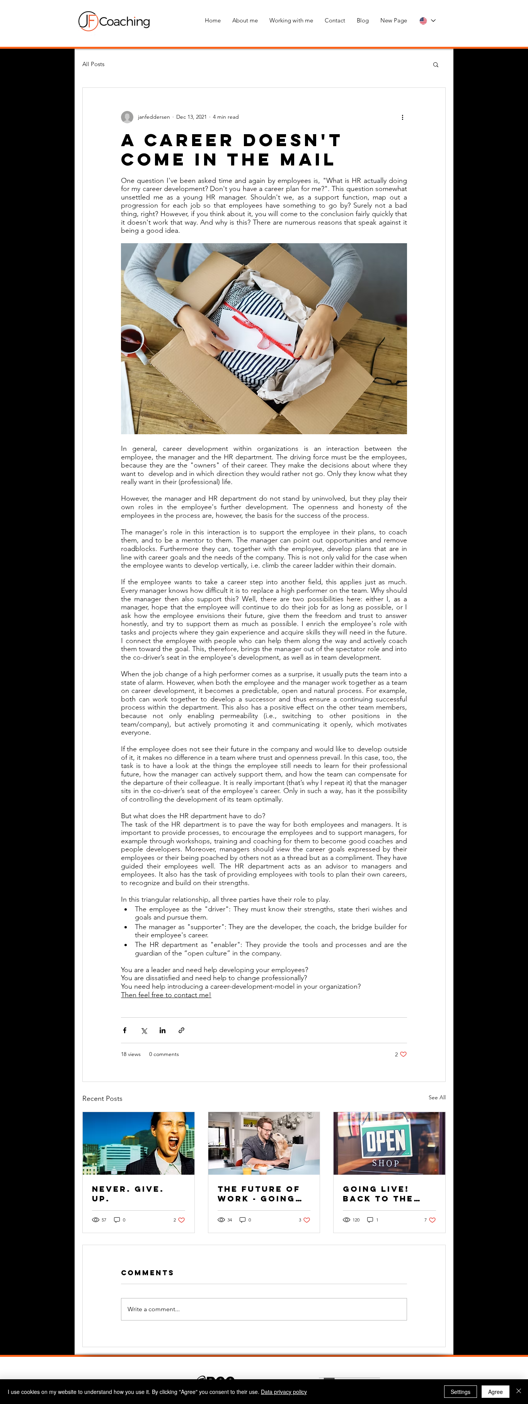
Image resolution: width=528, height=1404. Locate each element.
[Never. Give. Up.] (138, 1143)
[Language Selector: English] (427, 20)
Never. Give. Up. (128, 1193)
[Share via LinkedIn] (162, 1030)
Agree (495, 1391)
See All (437, 1097)
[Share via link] (181, 1030)
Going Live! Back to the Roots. (378, 1193)
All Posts (93, 64)
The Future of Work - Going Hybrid (259, 1193)
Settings (460, 1391)
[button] (435, 64)
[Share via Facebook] (124, 1030)
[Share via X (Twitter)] (143, 1030)
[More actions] (402, 117)
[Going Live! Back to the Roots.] (389, 1143)
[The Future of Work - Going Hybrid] (264, 1143)
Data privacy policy (284, 1391)
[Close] (518, 1391)
